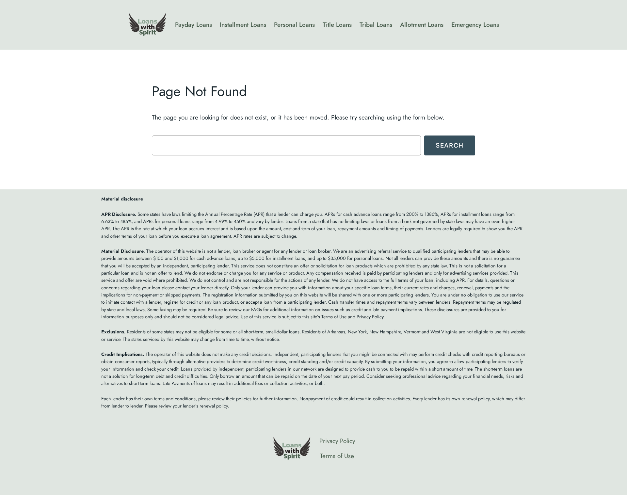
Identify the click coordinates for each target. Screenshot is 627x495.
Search (450, 145)
